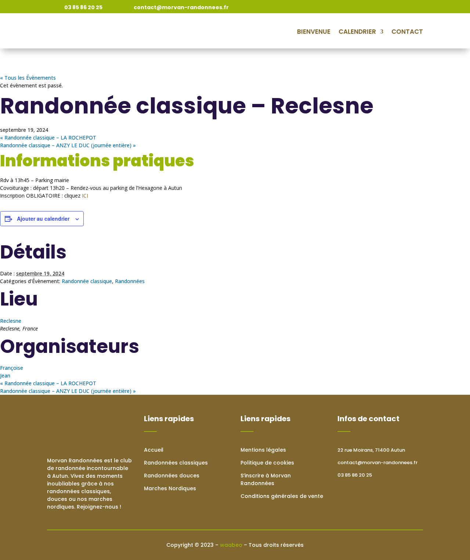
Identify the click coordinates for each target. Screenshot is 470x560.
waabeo (231, 545)
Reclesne (10, 320)
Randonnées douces (171, 475)
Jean (5, 375)
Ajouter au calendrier (43, 218)
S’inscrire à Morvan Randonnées (266, 479)
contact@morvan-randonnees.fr (377, 462)
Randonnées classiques (176, 462)
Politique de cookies (267, 462)
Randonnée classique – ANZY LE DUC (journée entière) (68, 145)
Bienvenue (313, 31)
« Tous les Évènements (28, 77)
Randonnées (130, 281)
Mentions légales (263, 450)
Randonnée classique (87, 281)
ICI (84, 195)
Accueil (153, 450)
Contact (407, 31)
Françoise (11, 367)
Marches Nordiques (170, 488)
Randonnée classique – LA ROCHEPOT (48, 137)
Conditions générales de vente (282, 496)
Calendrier (357, 31)
